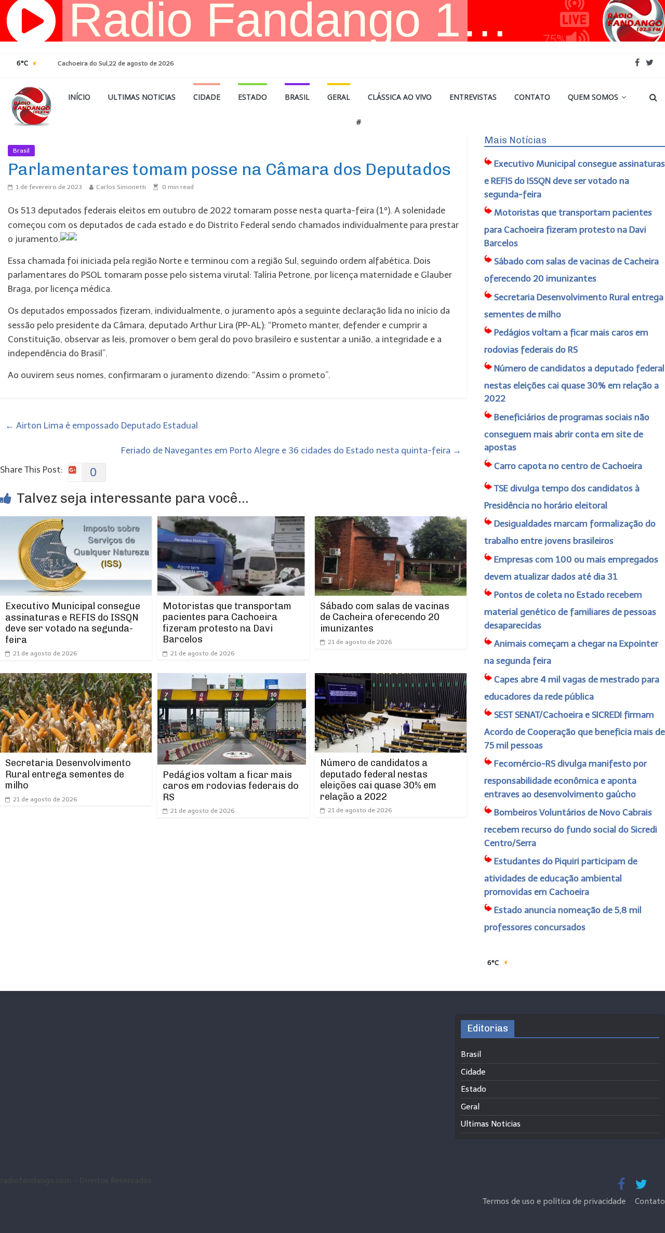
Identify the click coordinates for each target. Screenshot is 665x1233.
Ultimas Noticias (142, 97)
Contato (532, 97)
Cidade (206, 97)
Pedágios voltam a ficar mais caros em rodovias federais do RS (231, 786)
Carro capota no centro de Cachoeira (568, 466)
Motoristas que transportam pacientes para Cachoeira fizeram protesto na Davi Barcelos (227, 623)
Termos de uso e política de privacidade (555, 1201)
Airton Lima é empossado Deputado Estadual (101, 425)
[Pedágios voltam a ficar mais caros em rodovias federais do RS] (231, 680)
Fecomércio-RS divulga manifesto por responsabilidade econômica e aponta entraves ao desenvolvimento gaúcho (565, 778)
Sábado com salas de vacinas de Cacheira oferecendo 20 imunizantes (384, 617)
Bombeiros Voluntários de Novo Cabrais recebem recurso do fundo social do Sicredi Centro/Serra (570, 827)
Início (79, 97)
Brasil (297, 97)
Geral (338, 97)
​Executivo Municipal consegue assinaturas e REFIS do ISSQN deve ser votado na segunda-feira (72, 623)
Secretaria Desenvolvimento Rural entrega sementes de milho (68, 774)
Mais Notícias (515, 140)
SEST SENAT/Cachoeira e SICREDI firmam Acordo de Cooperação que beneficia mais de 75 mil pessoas (574, 729)
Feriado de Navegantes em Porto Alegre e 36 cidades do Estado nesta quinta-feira (291, 450)
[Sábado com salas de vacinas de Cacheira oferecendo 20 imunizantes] (391, 523)
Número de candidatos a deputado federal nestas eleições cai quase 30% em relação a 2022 (378, 779)
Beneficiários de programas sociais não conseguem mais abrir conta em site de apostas (566, 432)
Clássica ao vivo (400, 97)
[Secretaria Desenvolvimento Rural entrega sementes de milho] (76, 680)
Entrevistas (473, 97)
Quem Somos (593, 97)
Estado (252, 97)
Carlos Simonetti (121, 187)
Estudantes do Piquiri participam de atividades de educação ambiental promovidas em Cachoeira (560, 876)
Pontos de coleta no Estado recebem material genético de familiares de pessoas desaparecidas (570, 610)
